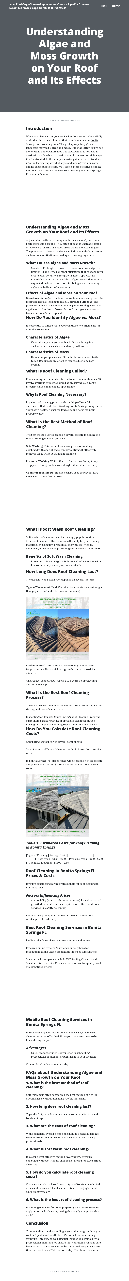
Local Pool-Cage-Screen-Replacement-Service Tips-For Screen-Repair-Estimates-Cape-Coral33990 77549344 (48, 6)
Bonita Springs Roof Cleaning (70, 716)
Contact (116, 6)
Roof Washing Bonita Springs (70, 406)
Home (104, 6)
